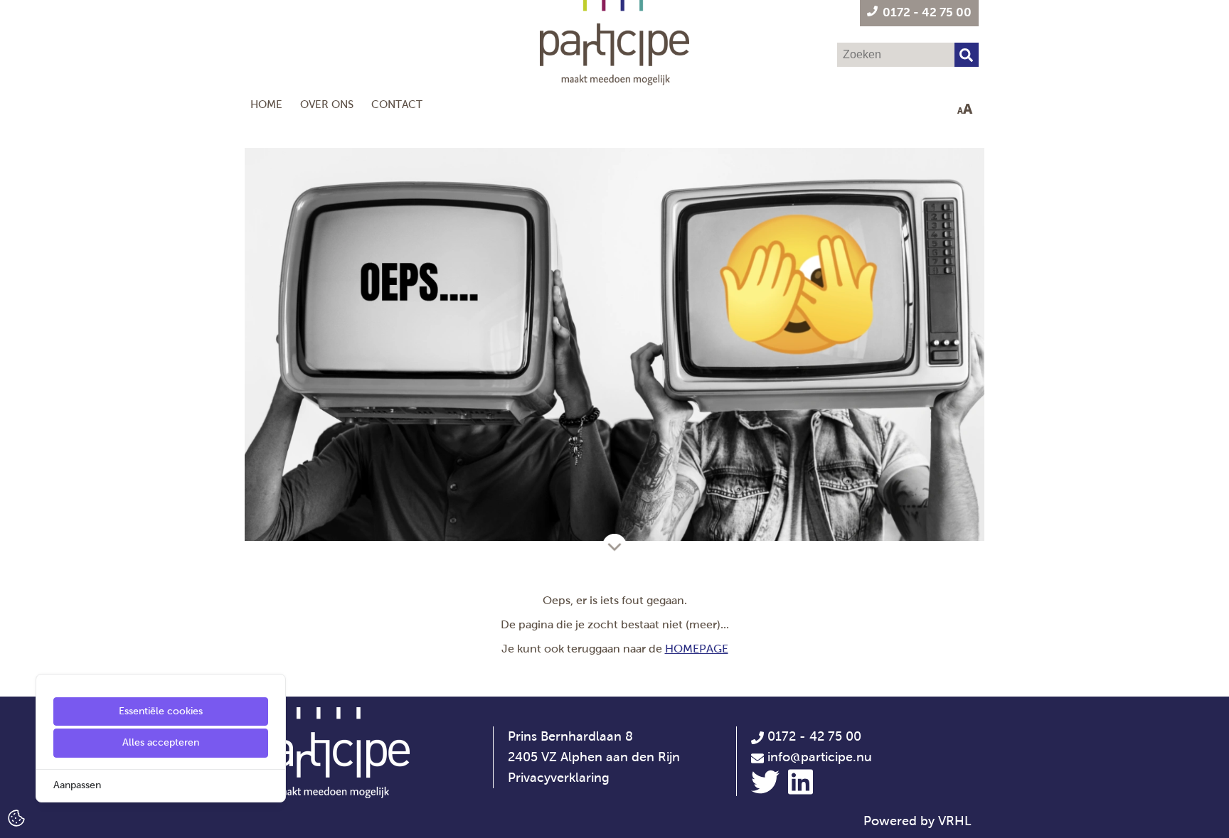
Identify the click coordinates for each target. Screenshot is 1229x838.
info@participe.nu (819, 757)
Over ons (326, 104)
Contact (396, 104)
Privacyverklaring (559, 777)
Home (266, 104)
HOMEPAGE (696, 649)
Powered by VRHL (917, 821)
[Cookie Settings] (16, 817)
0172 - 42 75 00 (812, 736)
